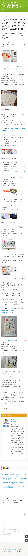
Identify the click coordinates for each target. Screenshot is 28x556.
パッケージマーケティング (12, 408)
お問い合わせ (21, 549)
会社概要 (5, 549)
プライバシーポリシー (13, 549)
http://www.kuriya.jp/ (15, 66)
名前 (4, 516)
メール (4, 519)
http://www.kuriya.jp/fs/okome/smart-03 (11, 376)
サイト (4, 523)
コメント (5, 504)
